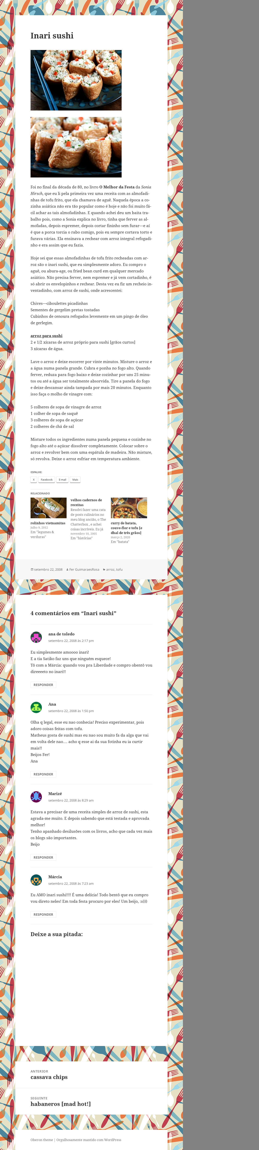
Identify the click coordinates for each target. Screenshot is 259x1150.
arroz (110, 569)
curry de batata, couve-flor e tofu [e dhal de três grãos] (126, 528)
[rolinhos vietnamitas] (49, 508)
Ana (52, 704)
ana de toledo (61, 634)
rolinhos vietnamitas (48, 523)
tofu (119, 569)
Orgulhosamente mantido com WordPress (88, 1140)
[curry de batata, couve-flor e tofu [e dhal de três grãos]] (129, 508)
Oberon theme (42, 1140)
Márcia (55, 876)
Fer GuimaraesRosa (84, 569)
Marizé (55, 793)
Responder (43, 685)
